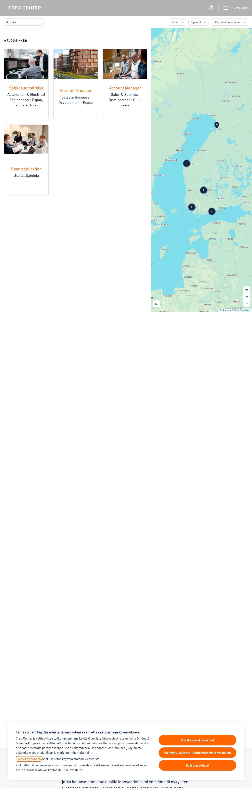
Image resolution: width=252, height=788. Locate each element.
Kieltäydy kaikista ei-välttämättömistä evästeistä (197, 753)
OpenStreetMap (242, 310)
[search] (24, 22)
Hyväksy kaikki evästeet (197, 740)
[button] (211, 7)
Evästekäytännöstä (29, 759)
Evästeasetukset (197, 765)
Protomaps (225, 310)
